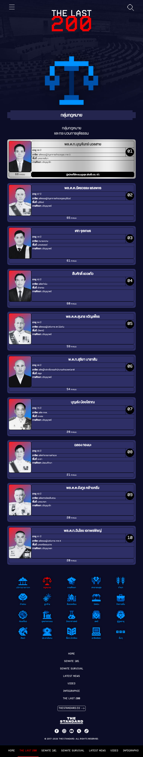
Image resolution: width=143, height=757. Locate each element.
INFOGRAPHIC (71, 691)
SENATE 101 (48, 750)
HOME (11, 750)
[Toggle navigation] (12, 7)
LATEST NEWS (97, 750)
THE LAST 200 (28, 750)
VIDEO (114, 750)
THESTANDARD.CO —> (72, 708)
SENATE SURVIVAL (72, 750)
